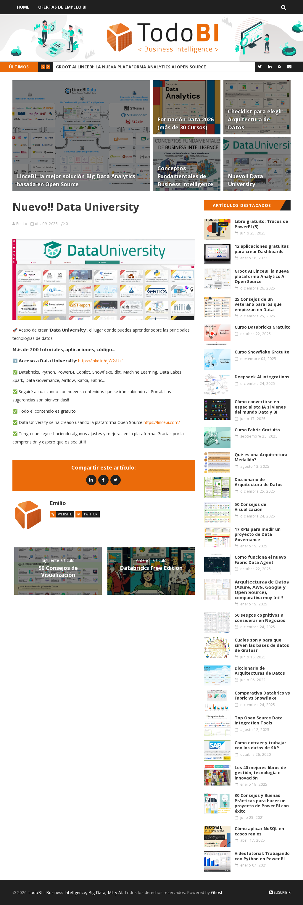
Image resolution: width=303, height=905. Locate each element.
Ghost (217, 892)
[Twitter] (260, 66)
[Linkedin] (91, 480)
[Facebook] (103, 480)
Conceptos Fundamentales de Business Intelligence (156, 67)
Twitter (91, 514)
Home (23, 7)
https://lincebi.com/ (162, 422)
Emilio (21, 223)
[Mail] (289, 66)
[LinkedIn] (270, 66)
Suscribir (282, 892)
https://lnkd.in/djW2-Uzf (100, 361)
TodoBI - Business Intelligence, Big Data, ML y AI (75, 892)
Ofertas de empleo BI (62, 7)
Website (65, 514)
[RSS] (279, 66)
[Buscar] (284, 7)
